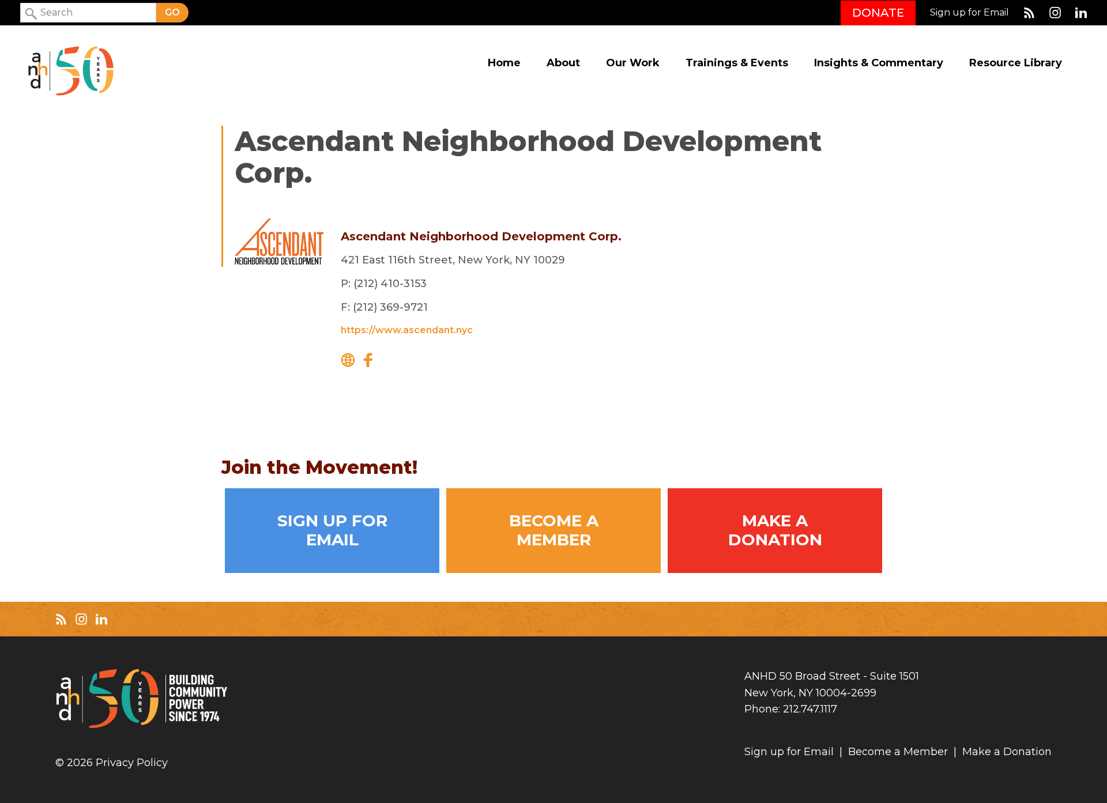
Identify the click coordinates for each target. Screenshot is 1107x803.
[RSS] (1029, 12)
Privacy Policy (132, 763)
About (563, 63)
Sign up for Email (969, 12)
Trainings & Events (737, 63)
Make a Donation (775, 530)
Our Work (633, 63)
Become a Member (553, 530)
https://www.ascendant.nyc (407, 330)
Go (172, 12)
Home (504, 63)
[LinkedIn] (1081, 12)
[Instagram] (1055, 12)
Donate (878, 13)
